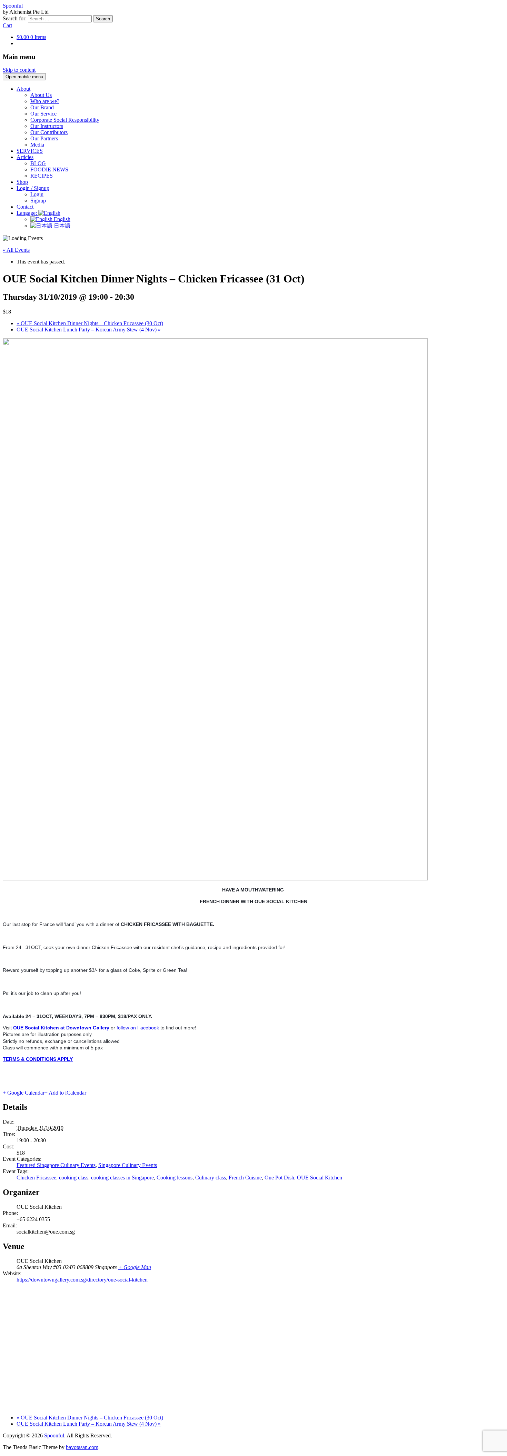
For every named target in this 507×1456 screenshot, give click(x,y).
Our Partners (44, 138)
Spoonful (13, 6)
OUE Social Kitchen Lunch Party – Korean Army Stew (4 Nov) (89, 329)
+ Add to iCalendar (65, 1093)
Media (37, 145)
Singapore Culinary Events (127, 1165)
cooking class (73, 1177)
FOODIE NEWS (49, 169)
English (61, 219)
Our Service (43, 114)
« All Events (16, 250)
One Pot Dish (279, 1177)
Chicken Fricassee (36, 1177)
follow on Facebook (138, 1027)
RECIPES (41, 176)
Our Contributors (49, 132)
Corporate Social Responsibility (64, 120)
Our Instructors (46, 126)
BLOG (38, 163)
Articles (25, 157)
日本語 (61, 226)
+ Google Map (134, 1267)
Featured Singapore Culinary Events (56, 1165)
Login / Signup (33, 188)
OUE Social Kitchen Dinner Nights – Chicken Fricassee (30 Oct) (90, 323)
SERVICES (30, 151)
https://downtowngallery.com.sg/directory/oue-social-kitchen (82, 1280)
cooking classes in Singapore (122, 1177)
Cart (7, 25)
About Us (41, 95)
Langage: (27, 213)
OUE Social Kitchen (319, 1177)
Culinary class (210, 1177)
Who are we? (44, 101)
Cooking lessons (174, 1177)
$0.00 (31, 37)
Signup (38, 200)
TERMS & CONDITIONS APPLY (38, 1059)
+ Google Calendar (23, 1093)
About (23, 89)
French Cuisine (245, 1177)
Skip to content (19, 70)
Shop (22, 182)
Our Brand (42, 107)
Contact (25, 207)
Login (36, 194)
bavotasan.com (82, 1447)
